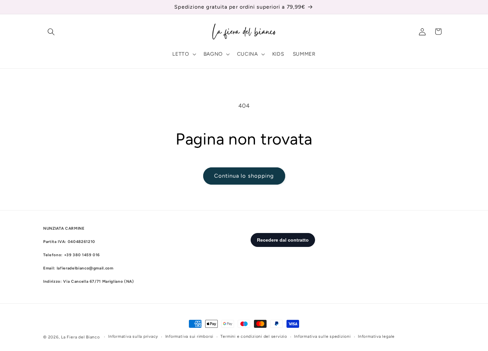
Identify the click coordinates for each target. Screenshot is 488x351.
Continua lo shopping (244, 175)
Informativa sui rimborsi (189, 336)
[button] (51, 31)
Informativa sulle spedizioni (322, 336)
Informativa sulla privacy (133, 336)
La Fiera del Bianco (80, 337)
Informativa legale (376, 336)
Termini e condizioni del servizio (253, 336)
